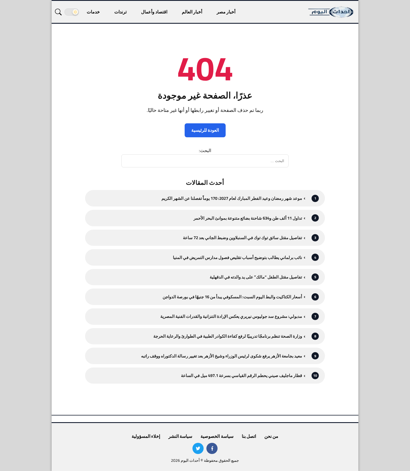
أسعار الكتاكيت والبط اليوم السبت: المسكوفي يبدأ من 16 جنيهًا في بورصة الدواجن (232, 297)
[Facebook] (212, 448)
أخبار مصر (226, 12)
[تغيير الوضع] (71, 12)
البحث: (205, 150)
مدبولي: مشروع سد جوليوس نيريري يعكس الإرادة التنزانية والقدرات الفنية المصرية (231, 316)
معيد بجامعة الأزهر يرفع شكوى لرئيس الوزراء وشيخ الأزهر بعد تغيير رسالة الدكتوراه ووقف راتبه (221, 356)
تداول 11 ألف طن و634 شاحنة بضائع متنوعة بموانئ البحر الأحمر (248, 218)
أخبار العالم (192, 12)
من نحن (271, 436)
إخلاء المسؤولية (146, 436)
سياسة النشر (180, 436)
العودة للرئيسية (205, 130)
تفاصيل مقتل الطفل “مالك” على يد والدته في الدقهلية (256, 277)
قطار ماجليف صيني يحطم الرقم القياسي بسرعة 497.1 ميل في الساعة (241, 375)
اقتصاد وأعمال (154, 12)
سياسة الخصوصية (217, 436)
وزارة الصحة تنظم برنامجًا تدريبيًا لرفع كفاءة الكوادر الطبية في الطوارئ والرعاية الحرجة (227, 336)
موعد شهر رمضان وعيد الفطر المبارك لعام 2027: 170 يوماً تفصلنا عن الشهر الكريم (231, 198)
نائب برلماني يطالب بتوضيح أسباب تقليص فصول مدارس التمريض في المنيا (237, 257)
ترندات (120, 12)
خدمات (93, 12)
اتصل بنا (249, 436)
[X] (198, 448)
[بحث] (58, 12)
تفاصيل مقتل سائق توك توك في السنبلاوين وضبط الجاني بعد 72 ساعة (242, 238)
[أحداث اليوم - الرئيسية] (331, 12)
